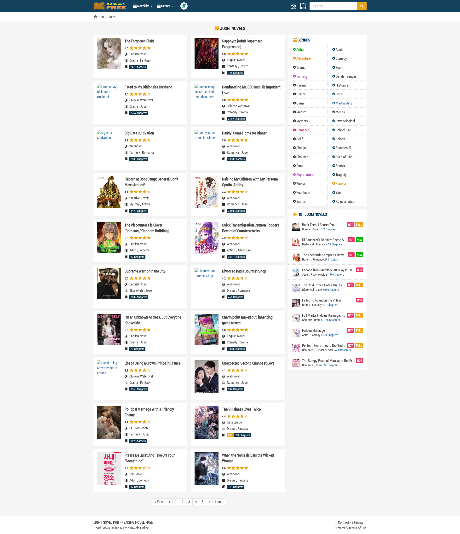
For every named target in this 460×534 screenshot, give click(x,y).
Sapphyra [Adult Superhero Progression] (242, 43)
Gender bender (324, 350)
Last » (219, 501)
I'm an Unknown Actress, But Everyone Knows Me (153, 319)
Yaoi (338, 192)
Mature (301, 112)
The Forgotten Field (139, 40)
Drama (133, 60)
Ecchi (339, 67)
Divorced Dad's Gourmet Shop (244, 270)
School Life (343, 130)
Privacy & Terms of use (350, 527)
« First (159, 501)
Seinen (340, 138)
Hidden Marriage (313, 330)
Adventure (244, 250)
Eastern (301, 201)
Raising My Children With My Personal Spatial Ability (250, 181)
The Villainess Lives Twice (241, 409)
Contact (343, 522)
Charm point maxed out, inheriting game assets (247, 319)
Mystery (134, 204)
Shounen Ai (343, 147)
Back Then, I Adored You (318, 224)
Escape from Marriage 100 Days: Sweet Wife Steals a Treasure (328, 269)
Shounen (302, 156)
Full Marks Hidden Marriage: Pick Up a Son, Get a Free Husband (324, 315)
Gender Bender (346, 76)
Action (146, 204)
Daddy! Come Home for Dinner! (245, 132)
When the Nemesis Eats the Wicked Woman (248, 458)
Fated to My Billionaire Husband (148, 86)
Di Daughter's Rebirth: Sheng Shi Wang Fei (324, 239)
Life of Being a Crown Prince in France (152, 363)
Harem (244, 66)
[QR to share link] (293, 6)
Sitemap (357, 522)
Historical (342, 85)
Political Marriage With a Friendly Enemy (149, 411)
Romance (148, 152)
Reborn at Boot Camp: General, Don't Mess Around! (151, 181)
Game (300, 103)
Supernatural (305, 174)
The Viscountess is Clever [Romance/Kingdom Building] (147, 227)
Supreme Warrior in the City (145, 270)
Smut (300, 165)
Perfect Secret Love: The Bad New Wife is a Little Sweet (324, 345)
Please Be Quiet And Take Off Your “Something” (150, 458)
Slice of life (136, 290)
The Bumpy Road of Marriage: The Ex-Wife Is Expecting (328, 360)
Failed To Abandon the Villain (321, 300)
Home (101, 16)
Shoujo (301, 147)
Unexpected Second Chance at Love (248, 363)
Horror (300, 94)
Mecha (340, 112)
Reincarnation (345, 201)
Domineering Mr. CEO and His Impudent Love (251, 89)
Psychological (345, 120)
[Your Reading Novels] (303, 6)
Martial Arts (344, 103)
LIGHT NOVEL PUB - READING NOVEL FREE (123, 522)
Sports (340, 165)
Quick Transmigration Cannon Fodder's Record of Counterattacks (250, 227)
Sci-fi (300, 138)
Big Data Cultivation (139, 132)
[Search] (362, 6)
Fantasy (145, 60)
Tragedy (341, 174)
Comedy (232, 112)
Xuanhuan (303, 192)
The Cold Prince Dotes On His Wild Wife (324, 285)
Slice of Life (344, 156)
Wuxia (300, 183)
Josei (112, 16)
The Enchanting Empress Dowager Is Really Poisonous (324, 254)
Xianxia (341, 183)
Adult (132, 250)
